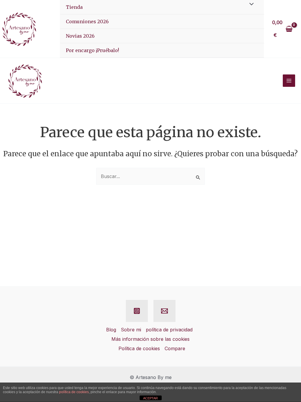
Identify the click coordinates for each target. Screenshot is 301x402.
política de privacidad (169, 330)
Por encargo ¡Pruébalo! (92, 50)
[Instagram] (137, 311)
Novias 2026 (80, 36)
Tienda (74, 7)
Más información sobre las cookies (150, 339)
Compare (175, 348)
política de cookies (74, 392)
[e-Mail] (164, 311)
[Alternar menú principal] (289, 80)
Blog (111, 330)
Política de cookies (139, 348)
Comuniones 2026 (87, 21)
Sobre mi (131, 330)
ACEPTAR (150, 398)
